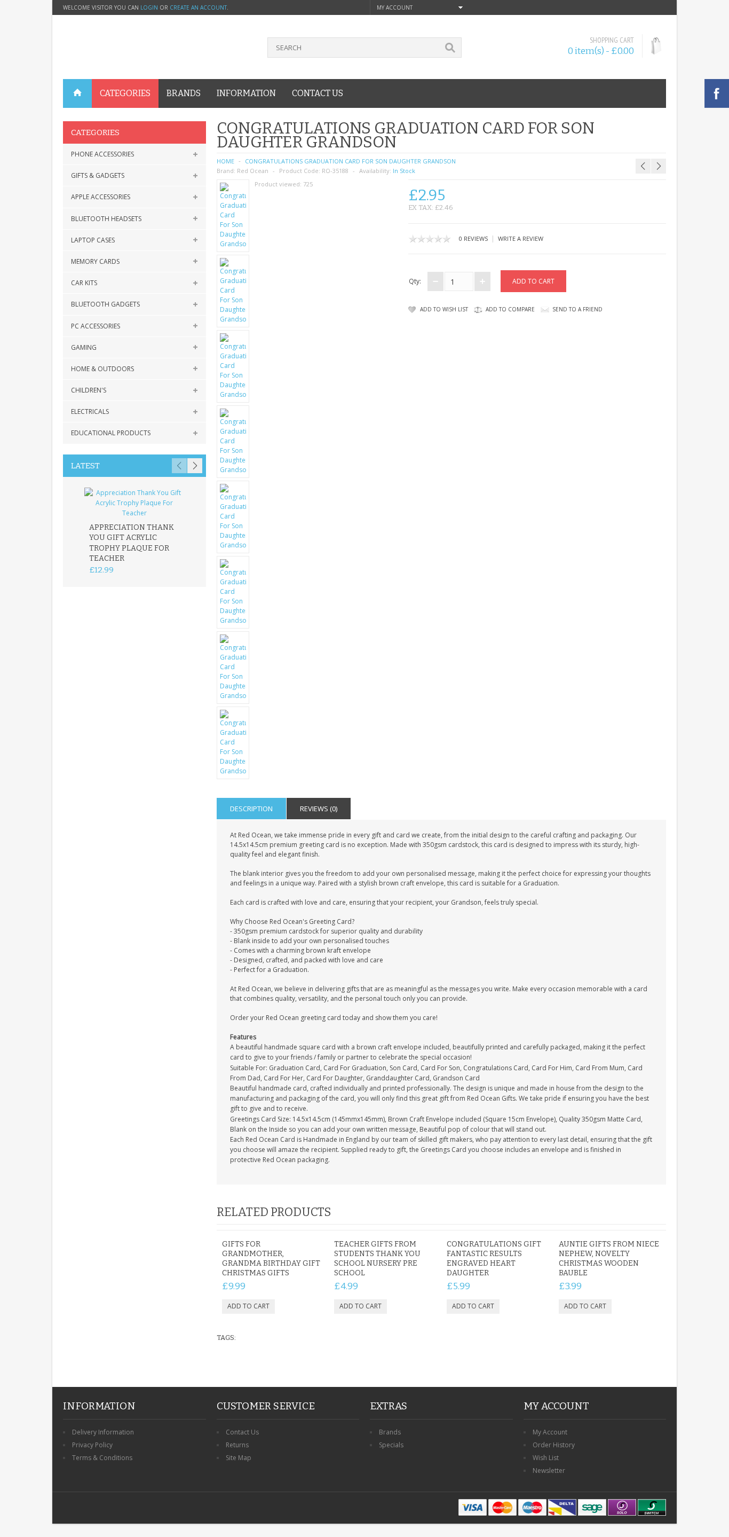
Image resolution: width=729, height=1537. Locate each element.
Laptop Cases (93, 240)
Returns (237, 1444)
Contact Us (242, 1432)
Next (194, 465)
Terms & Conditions (102, 1457)
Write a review (520, 238)
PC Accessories (95, 326)
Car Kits (84, 282)
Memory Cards (95, 261)
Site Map (238, 1457)
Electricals (90, 411)
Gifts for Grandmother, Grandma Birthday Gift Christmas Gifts (271, 1258)
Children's (88, 390)
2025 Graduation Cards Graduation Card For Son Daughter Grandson (640, 145)
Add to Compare (510, 309)
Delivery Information (103, 1432)
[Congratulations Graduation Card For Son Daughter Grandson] (233, 215)
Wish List (546, 1457)
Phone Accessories (102, 154)
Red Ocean (252, 171)
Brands (390, 1432)
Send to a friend (577, 309)
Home (225, 161)
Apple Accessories (100, 196)
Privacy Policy (92, 1444)
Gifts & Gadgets (97, 175)
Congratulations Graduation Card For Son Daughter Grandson (350, 161)
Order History (554, 1444)
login (149, 7)
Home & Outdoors (102, 368)
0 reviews (473, 238)
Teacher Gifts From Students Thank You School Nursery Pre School (377, 1258)
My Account (550, 1432)
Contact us (317, 93)
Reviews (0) (318, 808)
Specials (391, 1444)
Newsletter (549, 1470)
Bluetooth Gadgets (105, 304)
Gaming (84, 347)
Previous (179, 465)
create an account (198, 7)
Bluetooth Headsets (106, 218)
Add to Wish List (444, 309)
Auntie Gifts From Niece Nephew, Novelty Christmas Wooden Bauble (609, 1258)
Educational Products (110, 432)
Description (251, 808)
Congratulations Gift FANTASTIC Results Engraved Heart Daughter (494, 1258)
